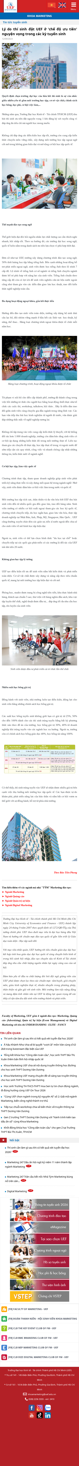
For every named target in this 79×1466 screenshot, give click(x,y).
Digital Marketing (17, 1191)
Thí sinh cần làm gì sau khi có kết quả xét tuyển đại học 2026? (38, 1038)
